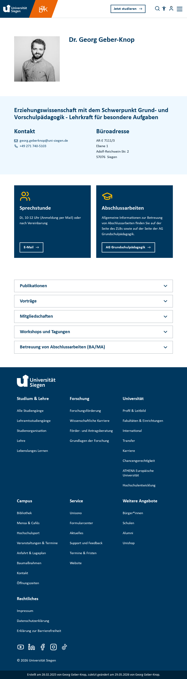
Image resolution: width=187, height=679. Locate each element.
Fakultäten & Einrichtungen (143, 421)
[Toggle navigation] (179, 9)
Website (76, 563)
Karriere (129, 451)
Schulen (128, 523)
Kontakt (22, 573)
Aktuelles (76, 533)
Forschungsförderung (85, 411)
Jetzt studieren (125, 9)
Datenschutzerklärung (33, 621)
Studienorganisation (31, 431)
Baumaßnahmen (29, 563)
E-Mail (29, 247)
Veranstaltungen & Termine (37, 543)
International (132, 431)
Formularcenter (81, 523)
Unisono (76, 513)
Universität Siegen (42, 660)
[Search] (157, 8)
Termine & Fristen (83, 553)
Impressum (25, 611)
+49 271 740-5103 (33, 146)
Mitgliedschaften (36, 316)
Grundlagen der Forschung (89, 441)
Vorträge (28, 301)
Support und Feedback (86, 543)
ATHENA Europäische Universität (138, 473)
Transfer (129, 441)
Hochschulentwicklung (139, 485)
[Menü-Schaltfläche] (171, 8)
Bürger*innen (133, 513)
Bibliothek (24, 513)
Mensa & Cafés (28, 523)
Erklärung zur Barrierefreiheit (39, 631)
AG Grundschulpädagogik (125, 247)
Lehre (21, 441)
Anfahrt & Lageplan (31, 553)
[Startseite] (36, 381)
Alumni (128, 533)
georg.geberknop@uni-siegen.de (44, 141)
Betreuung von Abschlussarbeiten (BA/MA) (62, 347)
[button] (164, 8)
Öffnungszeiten (28, 583)
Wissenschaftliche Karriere (89, 421)
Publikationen (33, 286)
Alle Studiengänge (30, 411)
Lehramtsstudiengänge (34, 421)
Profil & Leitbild (134, 411)
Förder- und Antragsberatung (91, 431)
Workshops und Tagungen (45, 331)
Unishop (129, 543)
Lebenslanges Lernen (32, 451)
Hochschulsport (28, 533)
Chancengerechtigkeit (139, 461)
